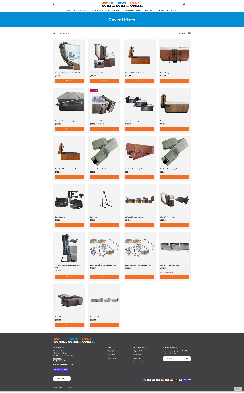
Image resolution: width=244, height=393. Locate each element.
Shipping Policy (138, 351)
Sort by (55, 33)
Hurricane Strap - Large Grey (169, 169)
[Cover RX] (69, 299)
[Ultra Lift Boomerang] (139, 103)
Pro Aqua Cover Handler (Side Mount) (67, 73)
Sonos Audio (160, 10)
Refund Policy (137, 354)
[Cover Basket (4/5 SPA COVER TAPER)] (104, 247)
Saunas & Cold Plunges (132, 10)
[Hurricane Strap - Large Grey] (174, 151)
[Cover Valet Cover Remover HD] (69, 151)
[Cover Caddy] (174, 55)
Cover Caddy (164, 73)
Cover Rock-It (94, 317)
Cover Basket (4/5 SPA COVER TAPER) (103, 265)
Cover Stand (94, 217)
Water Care (148, 10)
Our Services (112, 358)
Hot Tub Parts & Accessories (98, 10)
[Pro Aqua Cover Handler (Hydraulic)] (69, 103)
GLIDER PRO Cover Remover (169, 265)
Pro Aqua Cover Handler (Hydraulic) (67, 121)
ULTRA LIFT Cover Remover (134, 217)
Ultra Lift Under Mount (167, 217)
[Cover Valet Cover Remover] (139, 55)
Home (69, 10)
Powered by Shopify (70, 387)
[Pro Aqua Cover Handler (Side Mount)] (69, 55)
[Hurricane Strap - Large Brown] (139, 151)
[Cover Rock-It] (104, 299)
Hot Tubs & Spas (79, 10)
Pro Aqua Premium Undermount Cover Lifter (68, 266)
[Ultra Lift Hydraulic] (104, 55)
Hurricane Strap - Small (98, 169)
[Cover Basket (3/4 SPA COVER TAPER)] (139, 247)
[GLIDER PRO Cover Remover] (174, 247)
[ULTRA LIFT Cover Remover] (139, 199)
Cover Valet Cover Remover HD (65, 169)
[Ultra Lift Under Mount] (174, 199)
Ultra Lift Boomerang (132, 121)
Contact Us (111, 354)
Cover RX (58, 317)
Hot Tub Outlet (60, 387)
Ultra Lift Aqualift (96, 121)
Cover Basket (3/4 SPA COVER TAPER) (138, 265)
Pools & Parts (116, 10)
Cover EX (163, 121)
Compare (182, 33)
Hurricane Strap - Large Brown (135, 169)
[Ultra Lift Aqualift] (104, 103)
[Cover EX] (174, 103)
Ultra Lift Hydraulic (96, 73)
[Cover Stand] (104, 199)
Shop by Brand (112, 351)
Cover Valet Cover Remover (134, 73)
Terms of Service (138, 362)
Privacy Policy (137, 358)
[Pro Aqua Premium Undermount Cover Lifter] (69, 247)
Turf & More (170, 10)
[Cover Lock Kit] (69, 199)
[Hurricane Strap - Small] (104, 151)
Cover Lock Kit (60, 217)
